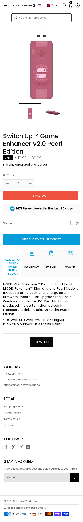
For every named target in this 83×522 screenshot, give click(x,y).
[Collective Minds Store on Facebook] (7, 447)
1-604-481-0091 (13, 374)
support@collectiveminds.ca (22, 385)
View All (41, 342)
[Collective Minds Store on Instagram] (22, 447)
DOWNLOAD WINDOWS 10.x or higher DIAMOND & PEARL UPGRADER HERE (33, 322)
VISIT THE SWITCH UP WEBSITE (41, 239)
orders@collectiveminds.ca (21, 379)
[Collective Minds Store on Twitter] (14, 447)
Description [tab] (31, 266)
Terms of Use (12, 419)
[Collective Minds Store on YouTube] (29, 447)
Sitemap (9, 425)
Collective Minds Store (26, 501)
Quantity (8, 175)
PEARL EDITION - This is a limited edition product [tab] (13, 266)
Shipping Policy (13, 406)
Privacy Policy (12, 413)
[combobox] (41, 17)
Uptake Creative (38, 507)
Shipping (8, 164)
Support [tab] (51, 266)
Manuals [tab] (70, 266)
